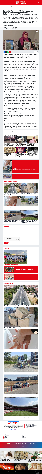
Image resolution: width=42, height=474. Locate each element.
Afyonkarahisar (13, 6)
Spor (36, 6)
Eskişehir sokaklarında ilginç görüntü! (28, 193)
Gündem (7, 6)
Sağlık (32, 6)
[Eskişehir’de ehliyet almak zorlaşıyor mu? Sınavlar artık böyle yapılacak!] (12, 214)
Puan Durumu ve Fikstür (30, 426)
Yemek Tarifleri (6, 438)
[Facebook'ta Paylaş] (4, 52)
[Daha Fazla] (10, 52)
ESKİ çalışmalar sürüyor (25, 207)
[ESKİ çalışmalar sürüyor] (29, 201)
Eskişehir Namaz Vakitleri (30, 424)
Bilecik (19, 6)
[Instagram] (15, 430)
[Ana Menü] (3, 2)
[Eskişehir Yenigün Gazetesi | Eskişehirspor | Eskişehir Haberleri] (21, 2)
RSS (8, 443)
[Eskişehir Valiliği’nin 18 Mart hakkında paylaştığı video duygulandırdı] (21, 40)
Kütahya (24, 6)
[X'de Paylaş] (6, 52)
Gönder (6, 242)
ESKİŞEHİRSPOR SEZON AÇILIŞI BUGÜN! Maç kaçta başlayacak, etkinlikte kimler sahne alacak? (29, 221)
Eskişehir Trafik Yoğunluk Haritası (31, 425)
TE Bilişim (23, 446)
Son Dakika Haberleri (29, 428)
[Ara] (38, 2)
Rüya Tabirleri (24, 437)
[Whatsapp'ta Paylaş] (8, 52)
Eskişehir (3, 6)
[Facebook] (11, 430)
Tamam (38, 472)
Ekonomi (28, 6)
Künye (5, 434)
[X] (13, 430)
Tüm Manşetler (28, 427)
